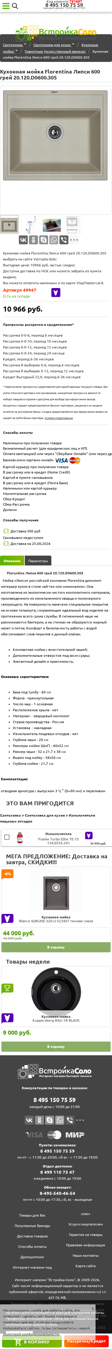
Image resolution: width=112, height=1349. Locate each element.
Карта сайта (86, 1266)
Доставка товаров (32, 1236)
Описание (12, 561)
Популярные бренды (32, 1226)
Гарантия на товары (85, 1235)
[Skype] (43, 239)
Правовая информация (85, 1245)
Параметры (38, 561)
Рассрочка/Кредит (86, 1341)
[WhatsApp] (53, 239)
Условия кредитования (59, 418)
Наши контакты (86, 1255)
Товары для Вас (32, 1215)
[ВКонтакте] (23, 239)
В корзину (37, 1341)
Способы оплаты (32, 1246)
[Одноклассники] (33, 239)
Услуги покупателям (85, 1224)
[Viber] (63, 239)
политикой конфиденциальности (31, 1334)
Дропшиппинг (32, 1257)
